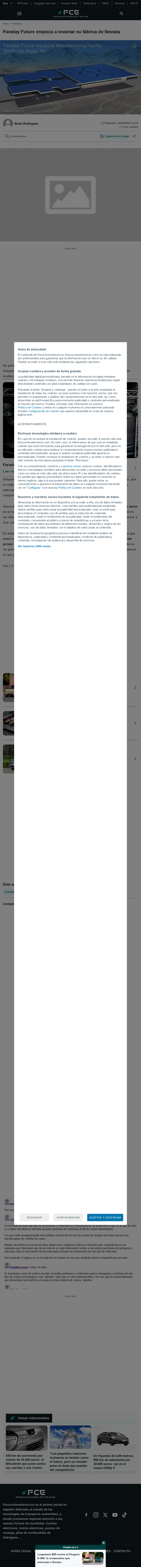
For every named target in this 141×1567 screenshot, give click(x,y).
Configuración (68, 1217)
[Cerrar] (103, 1543)
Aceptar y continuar (105, 1217)
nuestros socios (71, 466)
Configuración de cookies (43, 411)
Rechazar (34, 1217)
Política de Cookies (30, 407)
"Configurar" (33, 487)
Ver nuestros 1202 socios (34, 546)
